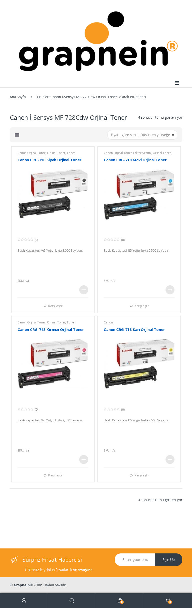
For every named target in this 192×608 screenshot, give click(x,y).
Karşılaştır (55, 306)
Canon (108, 322)
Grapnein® (23, 585)
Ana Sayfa (18, 96)
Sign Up (168, 559)
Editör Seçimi (142, 153)
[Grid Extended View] (17, 135)
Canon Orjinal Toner (32, 153)
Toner (71, 153)
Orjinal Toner (56, 153)
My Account (24, 600)
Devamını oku (83, 289)
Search (72, 600)
